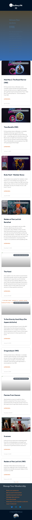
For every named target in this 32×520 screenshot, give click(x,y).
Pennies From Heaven (12, 395)
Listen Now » (7, 99)
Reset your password (12, 490)
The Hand (7, 272)
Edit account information (14, 492)
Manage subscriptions (12, 497)
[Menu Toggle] (16, 8)
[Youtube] (20, 507)
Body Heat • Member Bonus (14, 175)
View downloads (11, 499)
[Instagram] (16, 507)
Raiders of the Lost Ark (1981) (15, 461)
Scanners (7, 436)
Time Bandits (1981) (11, 127)
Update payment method (14, 495)
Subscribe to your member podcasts (17, 501)
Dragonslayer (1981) (11, 351)
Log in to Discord (11, 504)
